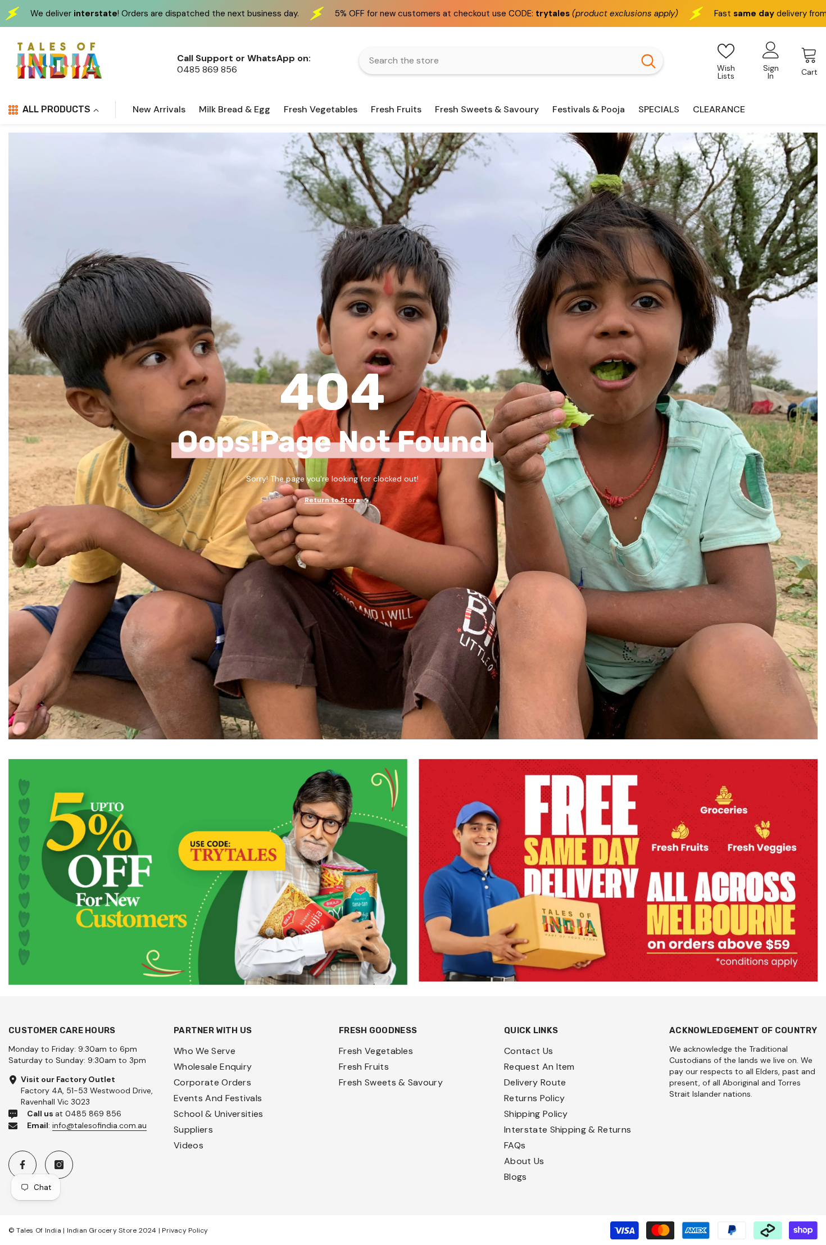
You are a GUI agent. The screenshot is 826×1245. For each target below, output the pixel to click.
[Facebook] (22, 1165)
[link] (207, 872)
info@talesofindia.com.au (99, 1125)
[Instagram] (59, 1165)
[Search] (511, 60)
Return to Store (332, 499)
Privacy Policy (185, 1230)
